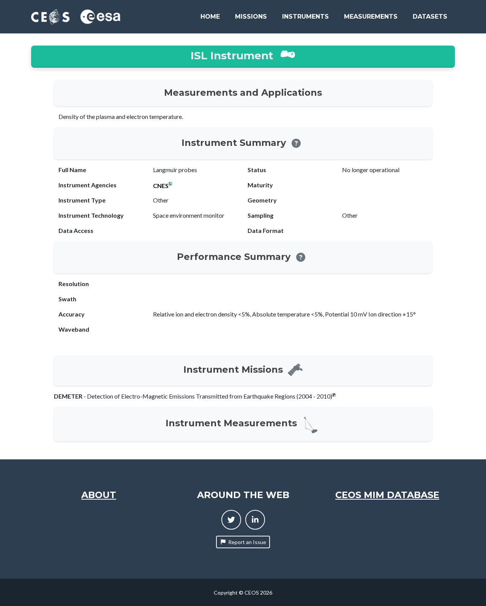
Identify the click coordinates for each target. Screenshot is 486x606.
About (98, 494)
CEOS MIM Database (387, 494)
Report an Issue (247, 542)
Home (210, 16)
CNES (161, 186)
